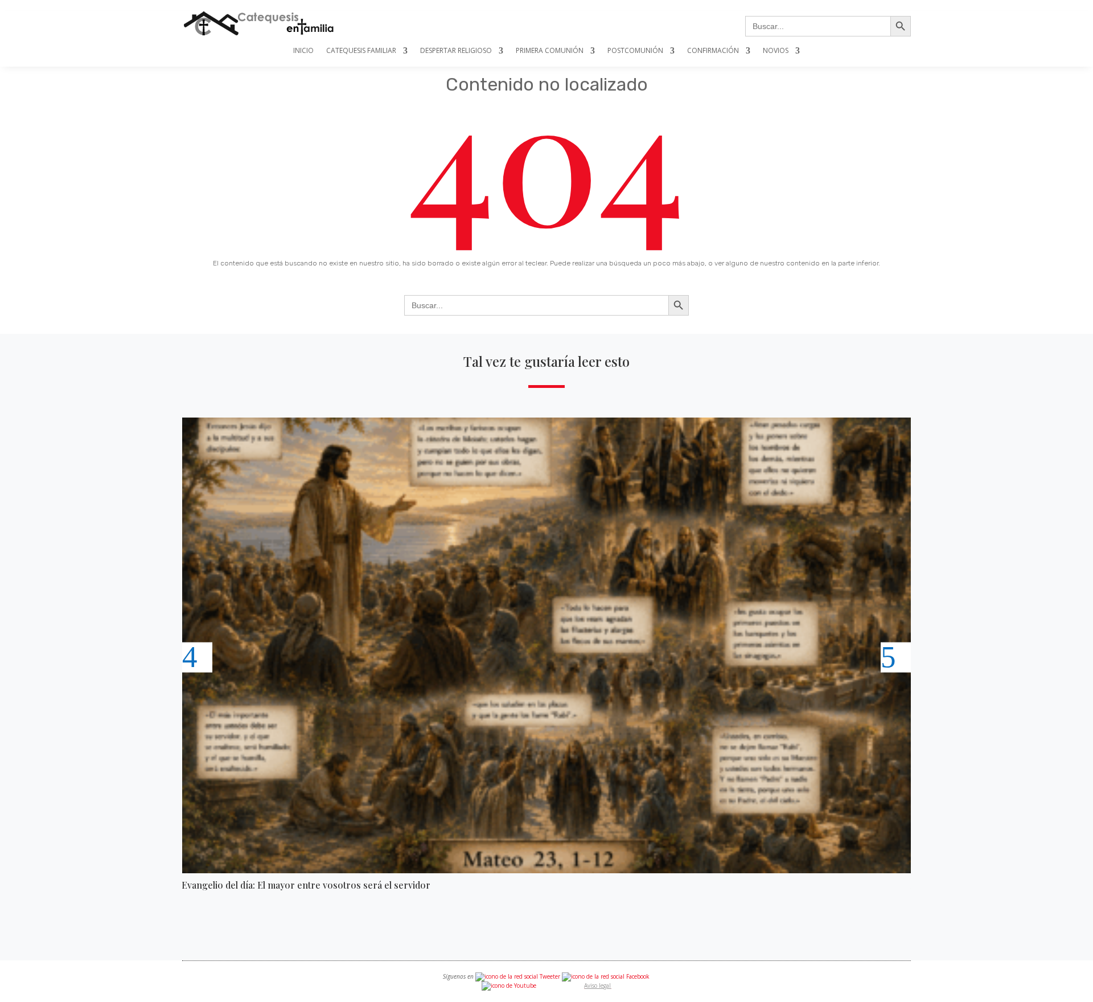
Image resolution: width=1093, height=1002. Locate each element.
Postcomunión (635, 51)
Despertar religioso (456, 51)
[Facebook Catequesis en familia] (606, 976)
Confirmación (713, 51)
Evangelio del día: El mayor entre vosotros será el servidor (306, 885)
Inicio (303, 51)
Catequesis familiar (361, 51)
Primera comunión (550, 51)
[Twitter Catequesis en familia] (517, 976)
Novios (775, 51)
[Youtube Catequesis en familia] (509, 985)
